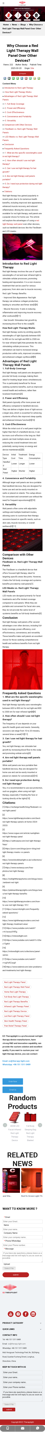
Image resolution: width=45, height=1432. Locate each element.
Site (32, 68)
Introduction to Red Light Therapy (18, 88)
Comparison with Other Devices (18, 125)
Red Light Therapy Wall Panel (17, 987)
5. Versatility (10, 120)
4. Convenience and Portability (18, 116)
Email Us (12, 1090)
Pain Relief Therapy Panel (15, 1026)
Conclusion (9, 144)
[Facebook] (25, 1314)
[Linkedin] (33, 1314)
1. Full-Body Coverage (14, 104)
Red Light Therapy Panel (15, 982)
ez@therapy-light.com (17, 1344)
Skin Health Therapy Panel (15, 1021)
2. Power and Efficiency (15, 108)
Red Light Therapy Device (15, 1011)
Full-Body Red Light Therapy (16, 997)
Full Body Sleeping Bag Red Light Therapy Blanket (17, 1133)
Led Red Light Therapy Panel (16, 1016)
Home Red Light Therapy (15, 992)
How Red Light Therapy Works (18, 92)
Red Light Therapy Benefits (16, 1001)
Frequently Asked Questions (16, 148)
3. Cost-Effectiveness (14, 112)
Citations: (8, 191)
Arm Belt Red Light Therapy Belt (33, 1116)
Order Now (12, 1081)
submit (15, 1275)
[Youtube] (11, 1314)
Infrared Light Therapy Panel (16, 1006)
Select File (9, 1268)
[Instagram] (18, 1314)
